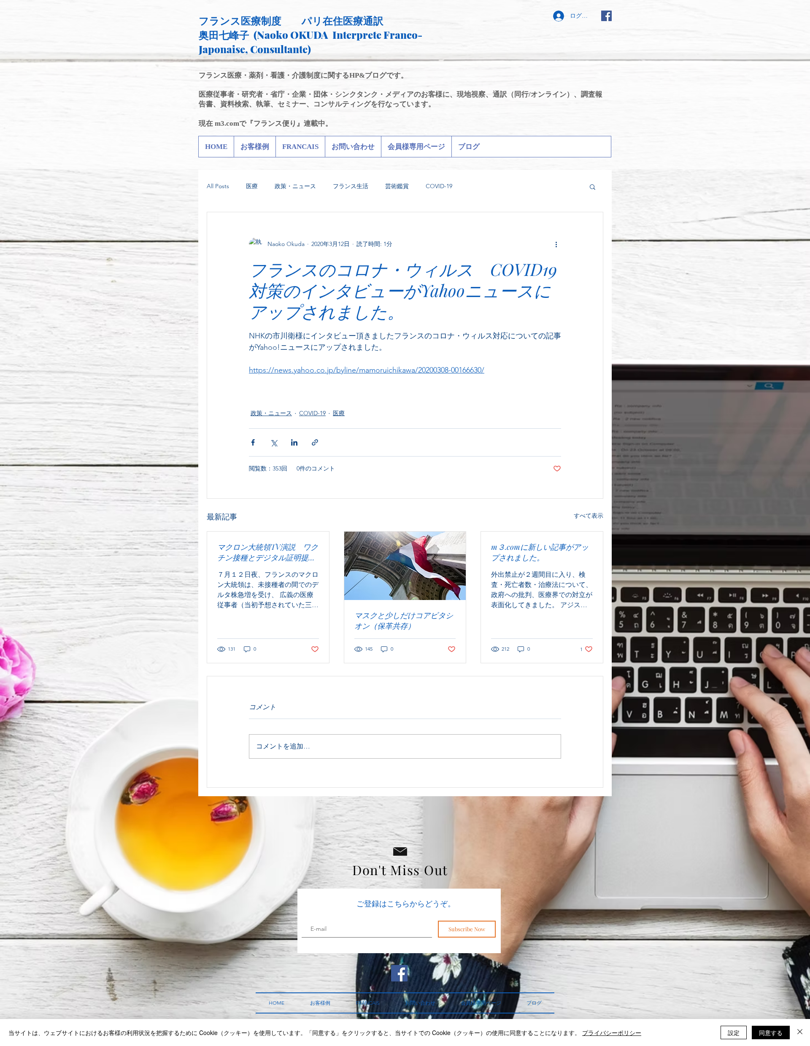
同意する (771, 1032)
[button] (593, 186)
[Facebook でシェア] (253, 442)
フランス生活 (350, 186)
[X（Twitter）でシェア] (274, 442)
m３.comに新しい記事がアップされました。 (540, 552)
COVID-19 (439, 186)
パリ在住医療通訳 (342, 20)
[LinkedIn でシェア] (294, 442)
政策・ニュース (295, 186)
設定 (734, 1032)
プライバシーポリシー (611, 1032)
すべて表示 (588, 515)
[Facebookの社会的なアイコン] (606, 16)
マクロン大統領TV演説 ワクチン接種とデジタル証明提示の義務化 (267, 552)
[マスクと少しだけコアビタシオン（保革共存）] (405, 566)
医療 (252, 186)
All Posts (218, 186)
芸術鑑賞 (397, 186)
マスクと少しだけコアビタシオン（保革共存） (403, 620)
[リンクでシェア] (315, 442)
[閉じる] (800, 1032)
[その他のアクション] (556, 244)
